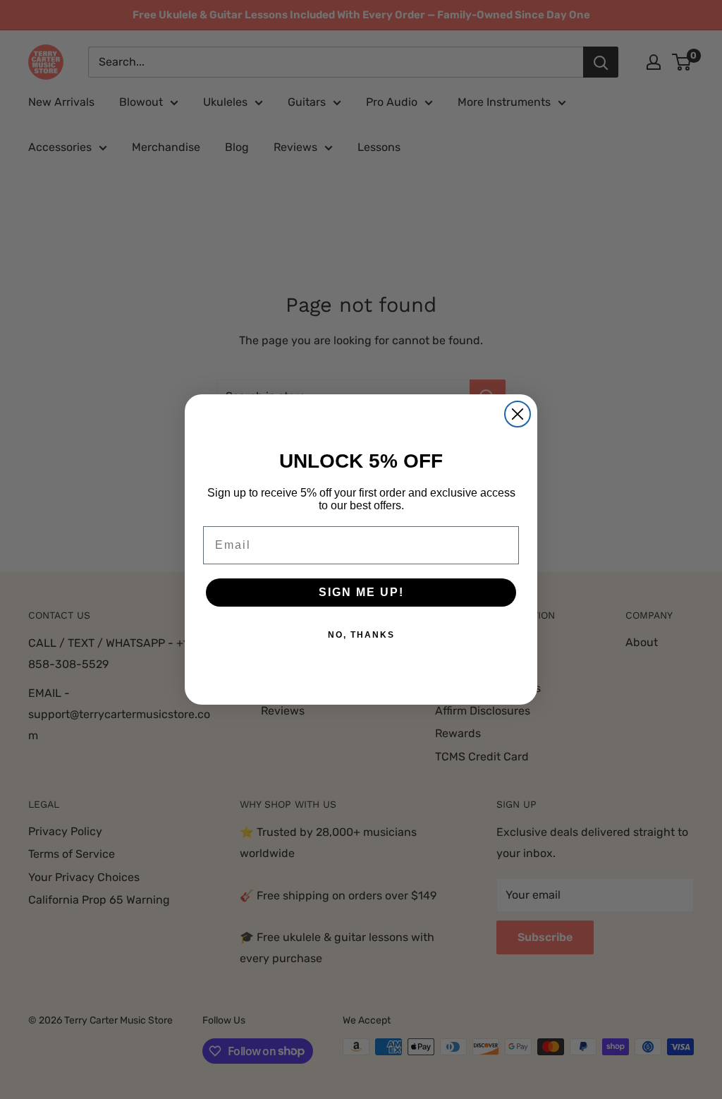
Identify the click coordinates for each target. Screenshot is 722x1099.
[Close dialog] (517, 414)
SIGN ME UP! (361, 592)
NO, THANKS (361, 635)
